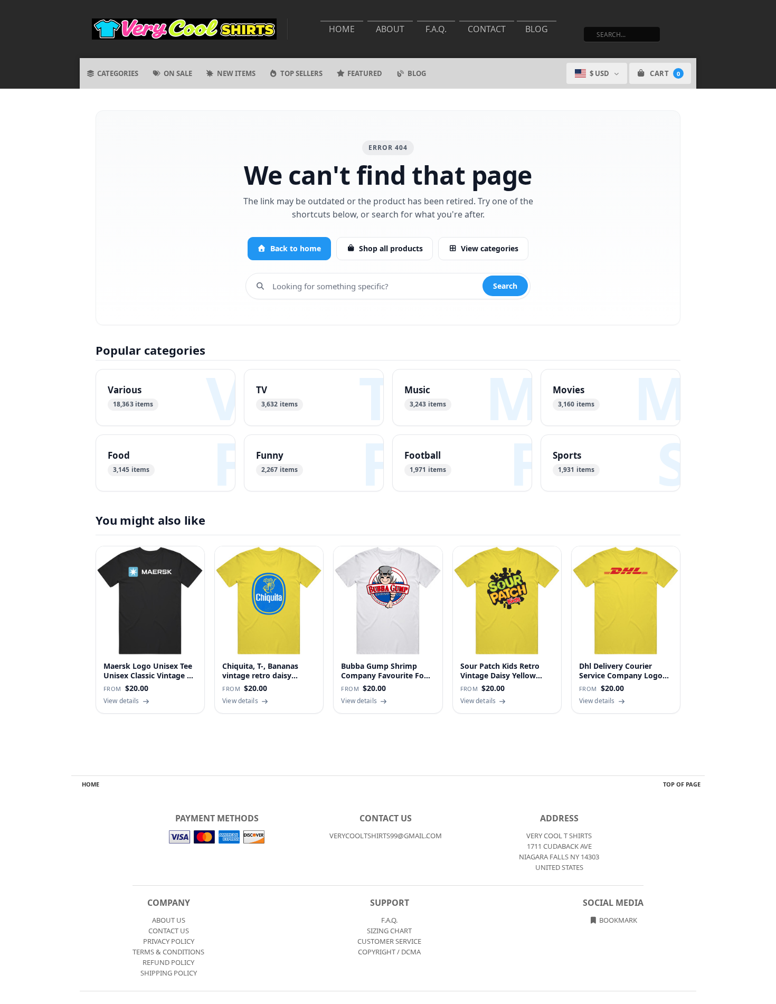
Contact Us (168, 930)
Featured (364, 73)
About (390, 29)
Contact (487, 29)
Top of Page (682, 784)
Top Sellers (301, 73)
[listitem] (165, 397)
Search (505, 286)
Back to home (295, 248)
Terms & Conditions (168, 951)
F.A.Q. (436, 29)
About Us (168, 920)
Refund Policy (168, 962)
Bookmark (617, 920)
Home (342, 29)
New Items (236, 73)
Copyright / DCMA (389, 951)
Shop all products (391, 248)
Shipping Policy (168, 973)
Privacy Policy (168, 941)
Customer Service (389, 941)
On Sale (178, 73)
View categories (489, 248)
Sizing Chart (389, 930)
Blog (536, 29)
